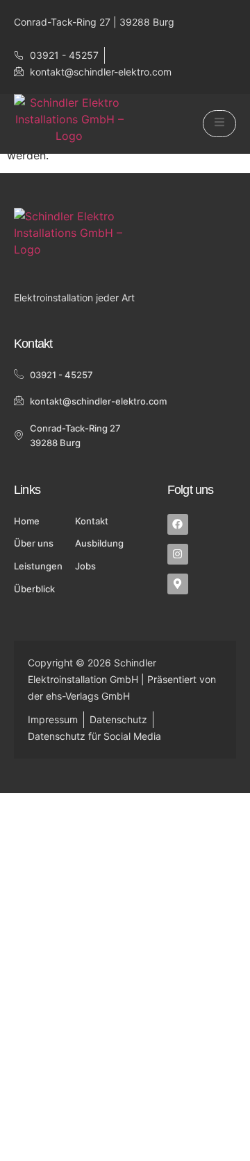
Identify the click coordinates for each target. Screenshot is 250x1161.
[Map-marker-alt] (177, 584)
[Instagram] (177, 554)
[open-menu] (219, 123)
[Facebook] (177, 524)
